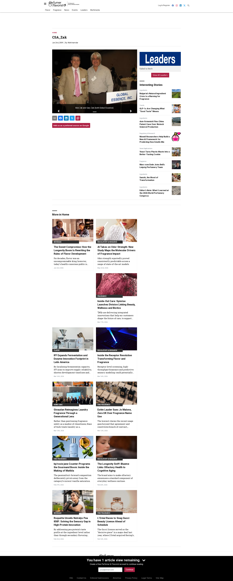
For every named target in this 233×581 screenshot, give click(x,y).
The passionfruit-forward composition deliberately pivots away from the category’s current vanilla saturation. (73, 478)
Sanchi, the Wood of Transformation (149, 178)
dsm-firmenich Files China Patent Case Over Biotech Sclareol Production (152, 124)
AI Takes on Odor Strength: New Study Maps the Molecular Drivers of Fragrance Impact (116, 250)
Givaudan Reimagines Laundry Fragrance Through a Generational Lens (71, 413)
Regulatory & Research (147, 133)
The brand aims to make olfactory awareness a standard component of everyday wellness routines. (115, 478)
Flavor (56, 350)
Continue (129, 569)
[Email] (54, 118)
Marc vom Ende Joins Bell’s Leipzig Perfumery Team (152, 165)
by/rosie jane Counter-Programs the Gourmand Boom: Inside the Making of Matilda (72, 467)
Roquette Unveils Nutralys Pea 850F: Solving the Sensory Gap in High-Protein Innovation (72, 521)
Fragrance (143, 161)
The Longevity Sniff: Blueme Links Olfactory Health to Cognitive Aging (113, 467)
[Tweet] (72, 118)
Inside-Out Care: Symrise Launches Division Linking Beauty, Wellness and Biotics (116, 304)
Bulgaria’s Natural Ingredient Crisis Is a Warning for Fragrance (153, 96)
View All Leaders (160, 75)
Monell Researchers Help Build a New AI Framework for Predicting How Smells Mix (155, 139)
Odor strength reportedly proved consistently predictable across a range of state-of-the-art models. (113, 261)
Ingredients (143, 90)
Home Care (58, 405)
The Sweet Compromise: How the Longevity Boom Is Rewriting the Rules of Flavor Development (72, 250)
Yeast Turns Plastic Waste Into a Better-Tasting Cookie (155, 153)
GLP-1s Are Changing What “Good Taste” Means (152, 109)
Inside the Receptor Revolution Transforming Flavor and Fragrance (114, 359)
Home (54, 33)
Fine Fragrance (103, 405)
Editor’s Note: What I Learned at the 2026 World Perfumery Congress (154, 193)
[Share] (60, 118)
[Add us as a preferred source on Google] (77, 118)
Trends (142, 105)
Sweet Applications (146, 148)
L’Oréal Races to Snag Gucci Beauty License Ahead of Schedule (113, 521)
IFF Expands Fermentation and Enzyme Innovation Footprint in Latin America (71, 359)
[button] (58, 111)
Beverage (58, 242)
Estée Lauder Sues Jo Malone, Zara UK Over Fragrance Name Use (114, 413)
